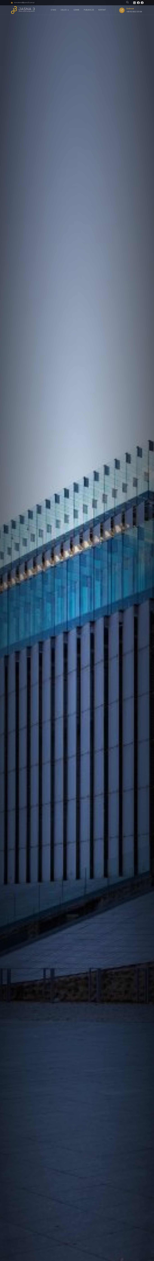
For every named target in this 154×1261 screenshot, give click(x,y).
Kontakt (102, 10)
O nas (53, 10)
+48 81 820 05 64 (134, 12)
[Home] (23, 10)
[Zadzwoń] (122, 10)
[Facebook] (138, 2)
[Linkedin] (134, 2)
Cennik (76, 10)
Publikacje (89, 10)
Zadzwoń (130, 9)
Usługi (64, 10)
